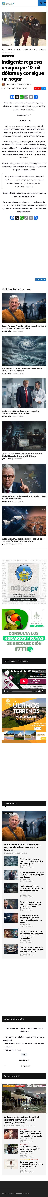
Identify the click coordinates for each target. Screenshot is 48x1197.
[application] (24, 681)
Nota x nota (11, 49)
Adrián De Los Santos (14, 1125)
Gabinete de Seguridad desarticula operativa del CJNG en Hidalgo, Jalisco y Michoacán (22, 1120)
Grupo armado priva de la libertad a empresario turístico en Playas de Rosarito (24, 327)
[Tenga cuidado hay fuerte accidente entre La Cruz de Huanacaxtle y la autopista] (11, 1134)
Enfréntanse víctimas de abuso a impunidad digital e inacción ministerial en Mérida (22, 454)
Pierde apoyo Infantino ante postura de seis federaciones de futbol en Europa (32, 949)
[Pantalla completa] (43, 691)
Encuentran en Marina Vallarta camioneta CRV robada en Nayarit (30, 1149)
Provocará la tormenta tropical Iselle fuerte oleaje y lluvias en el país (22, 369)
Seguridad (20, 1086)
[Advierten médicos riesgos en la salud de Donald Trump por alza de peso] (24, 393)
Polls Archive (26, 1066)
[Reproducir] (5, 691)
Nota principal (9, 1086)
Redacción (7, 331)
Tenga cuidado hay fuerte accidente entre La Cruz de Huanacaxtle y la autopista (31, 1133)
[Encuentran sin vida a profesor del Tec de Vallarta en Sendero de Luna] (11, 1164)
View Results (24, 1060)
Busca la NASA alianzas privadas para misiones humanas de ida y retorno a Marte (23, 540)
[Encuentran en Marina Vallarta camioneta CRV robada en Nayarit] (11, 1149)
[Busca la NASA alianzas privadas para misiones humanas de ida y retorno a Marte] (24, 521)
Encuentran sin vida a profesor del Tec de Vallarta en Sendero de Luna (31, 1164)
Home (4, 49)
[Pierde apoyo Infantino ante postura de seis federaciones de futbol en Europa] (11, 949)
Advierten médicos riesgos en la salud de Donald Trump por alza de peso (20, 412)
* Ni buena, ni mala (13, 1050)
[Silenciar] (39, 691)
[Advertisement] (24, 249)
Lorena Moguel (12, 84)
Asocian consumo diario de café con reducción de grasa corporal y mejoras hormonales (31, 934)
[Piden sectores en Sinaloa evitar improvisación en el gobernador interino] (24, 478)
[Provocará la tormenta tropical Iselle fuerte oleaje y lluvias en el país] (24, 351)
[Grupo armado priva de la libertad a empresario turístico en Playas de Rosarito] (24, 308)
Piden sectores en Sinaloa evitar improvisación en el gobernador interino (24, 497)
